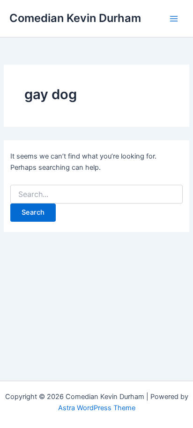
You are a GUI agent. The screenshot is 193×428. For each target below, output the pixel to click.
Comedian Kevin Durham (75, 18)
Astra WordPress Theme (96, 408)
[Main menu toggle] (174, 19)
